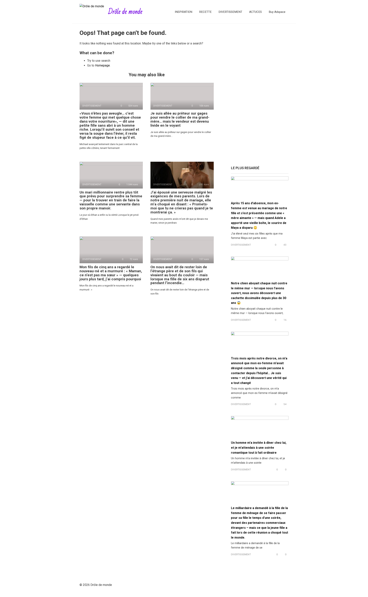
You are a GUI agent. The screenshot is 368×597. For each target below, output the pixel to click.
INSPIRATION (183, 12)
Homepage (102, 65)
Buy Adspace (277, 12)
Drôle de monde (125, 12)
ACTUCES (255, 12)
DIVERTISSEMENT (230, 12)
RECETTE (205, 12)
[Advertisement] (259, 96)
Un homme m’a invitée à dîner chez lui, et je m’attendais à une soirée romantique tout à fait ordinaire (258, 447)
